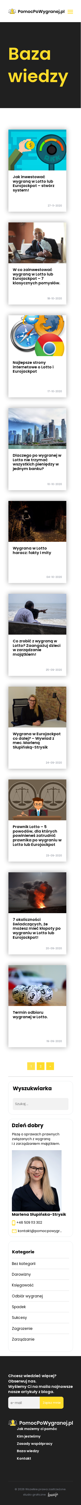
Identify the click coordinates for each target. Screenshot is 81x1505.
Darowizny (21, 1274)
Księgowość (23, 1285)
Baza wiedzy (28, 1450)
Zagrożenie (22, 1328)
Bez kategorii (23, 1263)
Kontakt (24, 1458)
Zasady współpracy (34, 1443)
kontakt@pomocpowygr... (40, 1231)
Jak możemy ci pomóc (37, 1428)
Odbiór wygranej (27, 1296)
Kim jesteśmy (29, 1436)
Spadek (19, 1306)
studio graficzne (34, 1494)
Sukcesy (19, 1317)
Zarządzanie (23, 1339)
